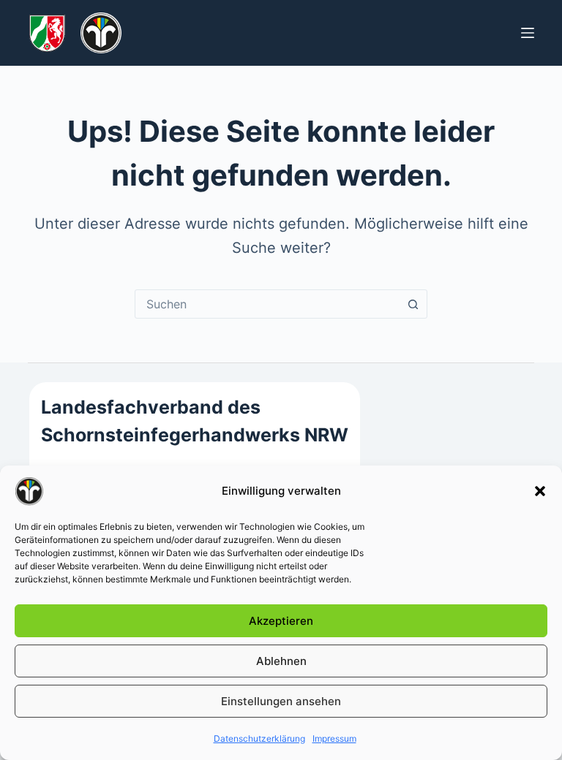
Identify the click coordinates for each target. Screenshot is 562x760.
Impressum (334, 738)
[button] (540, 491)
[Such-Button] (413, 304)
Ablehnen (281, 661)
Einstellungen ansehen (281, 701)
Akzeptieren (281, 621)
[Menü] (527, 32)
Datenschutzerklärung (259, 738)
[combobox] (267, 304)
